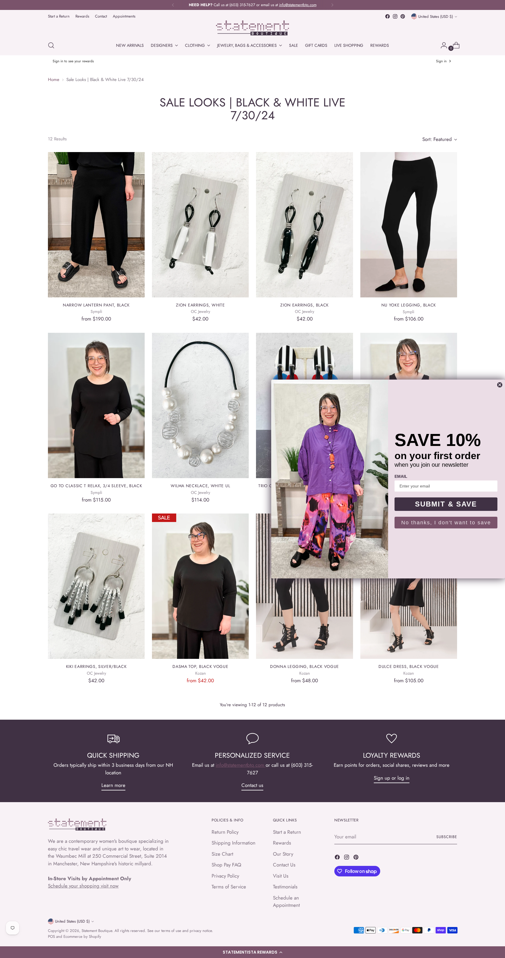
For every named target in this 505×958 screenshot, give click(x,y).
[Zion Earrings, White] (200, 224)
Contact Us (284, 864)
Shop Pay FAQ (226, 864)
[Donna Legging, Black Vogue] (304, 586)
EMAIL (401, 476)
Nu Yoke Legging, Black (408, 305)
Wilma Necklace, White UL (200, 486)
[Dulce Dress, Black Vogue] (408, 586)
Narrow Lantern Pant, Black (96, 305)
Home (53, 79)
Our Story (283, 853)
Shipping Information (233, 842)
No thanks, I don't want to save (446, 522)
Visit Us (280, 875)
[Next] (332, 5)
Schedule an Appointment (286, 901)
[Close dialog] (500, 385)
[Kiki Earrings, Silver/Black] (96, 586)
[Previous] (173, 5)
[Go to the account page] (441, 45)
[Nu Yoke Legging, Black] (408, 224)
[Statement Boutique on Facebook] (387, 16)
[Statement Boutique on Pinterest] (402, 16)
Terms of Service (229, 886)
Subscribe (446, 837)
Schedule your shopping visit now (83, 885)
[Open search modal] (51, 45)
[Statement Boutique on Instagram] (395, 16)
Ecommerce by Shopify (82, 936)
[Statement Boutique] (252, 27)
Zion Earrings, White (200, 305)
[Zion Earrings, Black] (304, 224)
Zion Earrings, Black (304, 305)
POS (51, 936)
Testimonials (285, 886)
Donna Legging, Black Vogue (304, 666)
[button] (252, 952)
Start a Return (287, 831)
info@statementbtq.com (241, 765)
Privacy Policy (225, 875)
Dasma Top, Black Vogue (200, 666)
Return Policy (225, 831)
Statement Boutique (97, 930)
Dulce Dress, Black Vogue (408, 666)
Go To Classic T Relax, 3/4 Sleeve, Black (96, 486)
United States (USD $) (435, 16)
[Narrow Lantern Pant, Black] (96, 224)
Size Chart (222, 853)
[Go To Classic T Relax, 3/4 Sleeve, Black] (96, 405)
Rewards (282, 842)
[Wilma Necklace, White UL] (200, 405)
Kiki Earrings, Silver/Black (96, 666)
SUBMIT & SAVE (446, 504)
